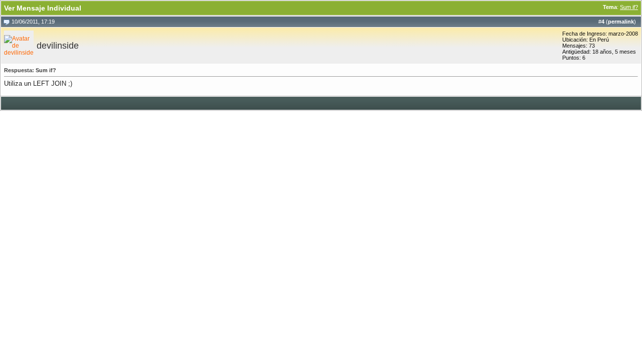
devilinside (58, 46)
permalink (621, 22)
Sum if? (629, 7)
